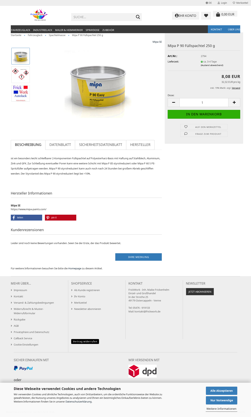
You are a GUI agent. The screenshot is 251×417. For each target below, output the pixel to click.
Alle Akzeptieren (221, 391)
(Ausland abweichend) (212, 65)
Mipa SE (157, 41)
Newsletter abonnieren (87, 309)
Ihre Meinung (138, 257)
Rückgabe (19, 319)
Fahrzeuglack (20, 30)
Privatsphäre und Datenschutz (31, 332)
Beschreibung (28, 144)
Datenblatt (60, 144)
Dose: (171, 95)
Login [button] (223, 3)
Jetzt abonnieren (199, 291)
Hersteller (140, 144)
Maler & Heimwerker (69, 30)
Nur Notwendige (221, 400)
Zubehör (108, 30)
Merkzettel (241, 3)
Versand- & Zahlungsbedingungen (34, 302)
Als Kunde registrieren (87, 290)
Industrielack (42, 30)
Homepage (74, 268)
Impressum (20, 290)
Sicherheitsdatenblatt (100, 144)
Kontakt (216, 29)
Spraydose (92, 30)
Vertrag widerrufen (85, 341)
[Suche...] (138, 17)
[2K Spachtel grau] (98, 83)
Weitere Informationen (221, 409)
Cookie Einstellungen (26, 344)
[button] (209, 3)
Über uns (234, 29)
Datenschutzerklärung (78, 401)
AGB (16, 325)
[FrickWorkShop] (39, 16)
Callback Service (23, 338)
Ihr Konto (79, 296)
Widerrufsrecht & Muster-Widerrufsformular (29, 311)
